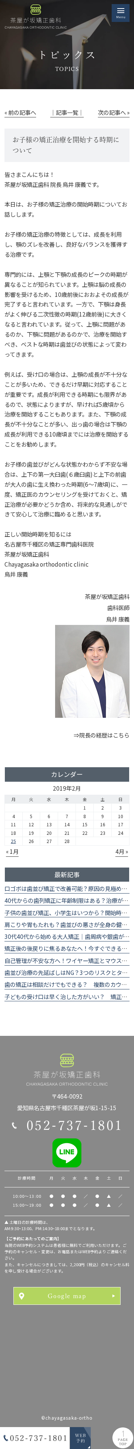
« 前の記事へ (20, 112)
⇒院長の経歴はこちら (102, 735)
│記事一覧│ (67, 112)
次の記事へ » (114, 112)
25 (13, 841)
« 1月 (12, 851)
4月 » (121, 851)
